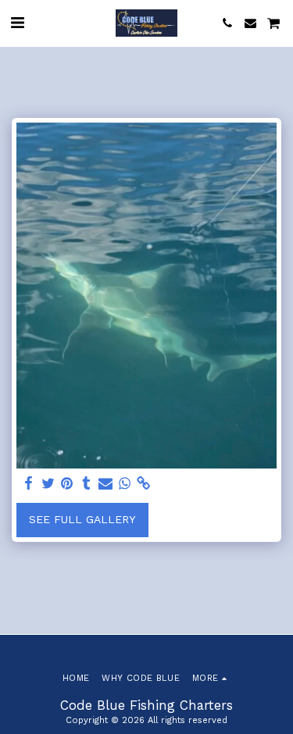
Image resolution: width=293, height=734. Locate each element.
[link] (144, 483)
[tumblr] (87, 483)
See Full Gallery (82, 519)
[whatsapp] (125, 483)
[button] (17, 22)
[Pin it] (67, 483)
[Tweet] (48, 483)
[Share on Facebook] (29, 483)
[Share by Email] (105, 483)
